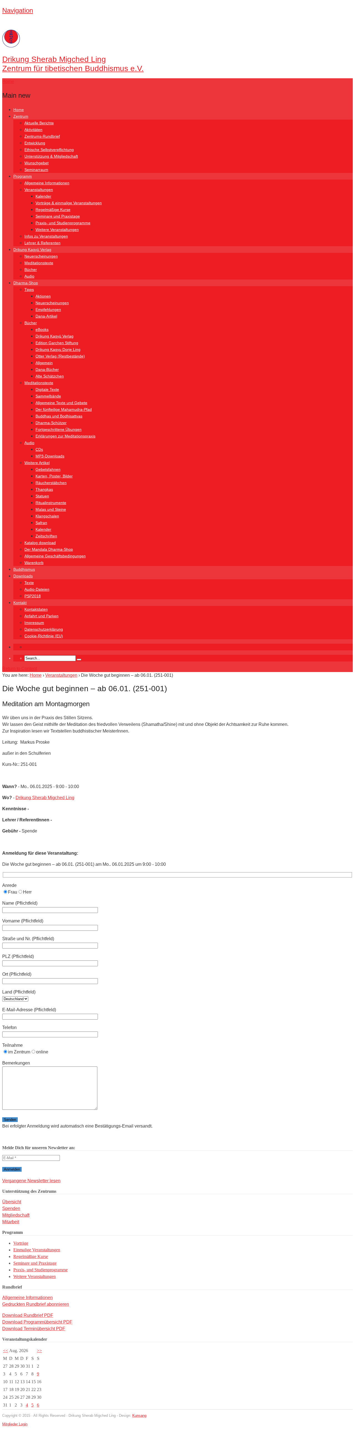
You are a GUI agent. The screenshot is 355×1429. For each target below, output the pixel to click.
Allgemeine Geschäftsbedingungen (55, 556)
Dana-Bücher (47, 369)
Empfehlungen (48, 309)
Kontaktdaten (36, 609)
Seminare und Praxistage (58, 216)
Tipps (29, 289)
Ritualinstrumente (51, 502)
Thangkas (44, 489)
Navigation (17, 10)
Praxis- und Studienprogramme (63, 223)
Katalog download (40, 542)
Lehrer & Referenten (42, 243)
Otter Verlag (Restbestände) (60, 356)
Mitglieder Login (14, 1424)
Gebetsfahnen (48, 469)
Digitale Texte (47, 389)
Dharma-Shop (25, 283)
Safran (41, 522)
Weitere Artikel (37, 463)
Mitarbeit (10, 1221)
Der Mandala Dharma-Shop (48, 549)
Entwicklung (34, 143)
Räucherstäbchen (51, 482)
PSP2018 (32, 596)
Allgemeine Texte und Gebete (61, 403)
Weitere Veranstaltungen (57, 229)
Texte (29, 582)
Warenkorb (34, 562)
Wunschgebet (36, 163)
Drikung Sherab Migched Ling (45, 797)
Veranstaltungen (38, 189)
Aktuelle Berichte (39, 123)
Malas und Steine (51, 509)
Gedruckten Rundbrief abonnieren (35, 1304)
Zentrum (20, 116)
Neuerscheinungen (41, 256)
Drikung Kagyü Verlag (32, 249)
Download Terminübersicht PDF (33, 1328)
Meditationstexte (38, 263)
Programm (22, 176)
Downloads (23, 576)
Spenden (11, 1208)
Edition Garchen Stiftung (57, 343)
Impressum (34, 622)
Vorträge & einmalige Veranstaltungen (69, 203)
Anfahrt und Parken (41, 616)
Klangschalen (47, 516)
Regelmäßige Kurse (53, 209)
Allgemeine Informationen (46, 183)
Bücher (30, 269)
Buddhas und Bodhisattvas (59, 416)
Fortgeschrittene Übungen (59, 429)
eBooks (42, 329)
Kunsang (139, 1415)
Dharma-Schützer (51, 423)
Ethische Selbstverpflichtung (49, 149)
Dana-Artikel (46, 316)
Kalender (43, 196)
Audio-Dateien (36, 589)
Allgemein (44, 363)
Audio (29, 276)
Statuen (42, 496)
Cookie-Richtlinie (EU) (43, 636)
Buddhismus (24, 569)
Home (18, 109)
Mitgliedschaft (15, 1215)
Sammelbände (48, 396)
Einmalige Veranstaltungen (36, 1249)
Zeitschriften (46, 536)
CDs (39, 449)
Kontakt (20, 602)
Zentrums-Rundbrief (42, 136)
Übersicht (11, 1201)
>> (39, 1350)
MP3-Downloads (50, 456)
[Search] (79, 659)
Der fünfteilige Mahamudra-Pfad (64, 409)
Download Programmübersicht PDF (37, 1322)
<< (5, 1350)
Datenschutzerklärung (43, 629)
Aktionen (43, 296)
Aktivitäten (33, 129)
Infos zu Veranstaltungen (46, 236)
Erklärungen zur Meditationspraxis (65, 436)
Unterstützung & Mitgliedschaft (51, 156)
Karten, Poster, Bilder (54, 476)
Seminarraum (36, 169)
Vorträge (20, 1243)
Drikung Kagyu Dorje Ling (58, 349)
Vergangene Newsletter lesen (31, 1180)
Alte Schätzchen (50, 376)
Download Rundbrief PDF (27, 1315)
